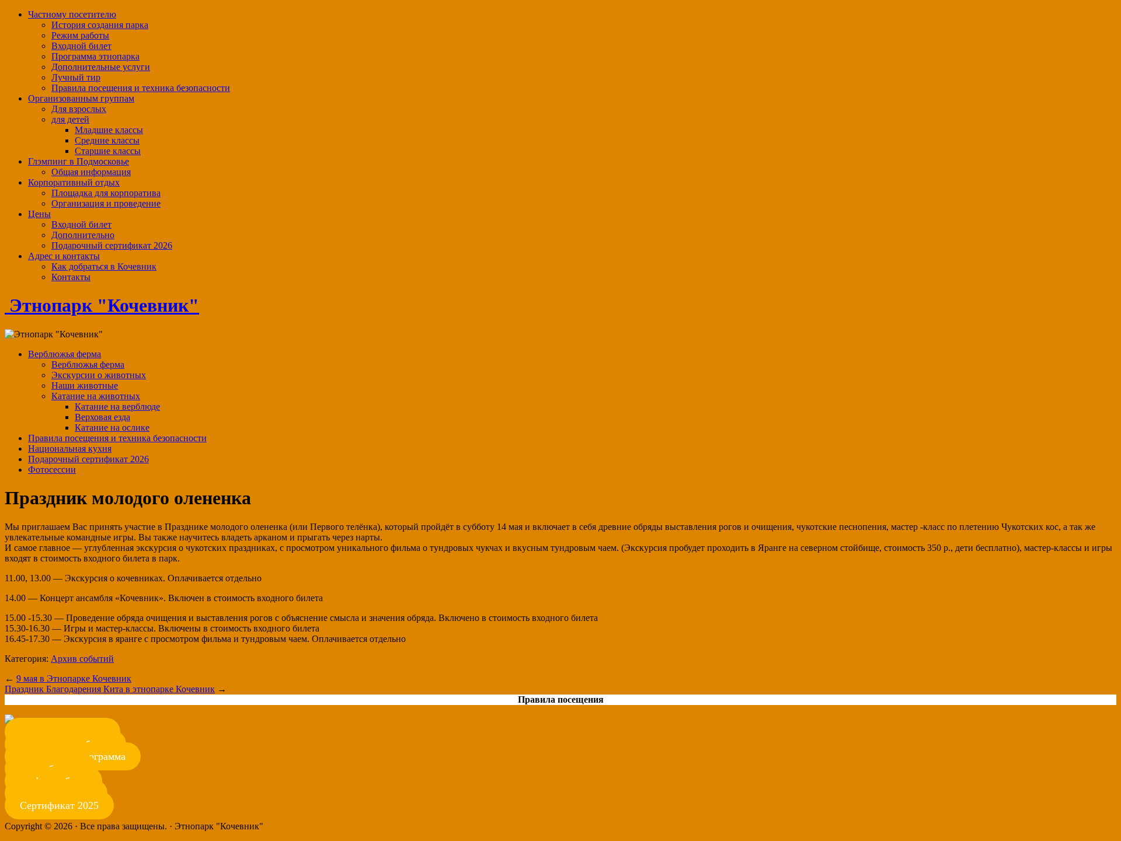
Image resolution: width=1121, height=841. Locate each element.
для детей (70, 119)
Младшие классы (109, 130)
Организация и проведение (106, 203)
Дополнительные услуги (100, 67)
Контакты (70, 277)
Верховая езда (102, 417)
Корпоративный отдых (74, 182)
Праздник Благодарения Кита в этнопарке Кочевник (110, 689)
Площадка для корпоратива (106, 193)
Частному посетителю (72, 14)
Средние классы (107, 140)
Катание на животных (95, 396)
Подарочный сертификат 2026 (111, 245)
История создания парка (99, 25)
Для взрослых (78, 109)
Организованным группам (81, 98)
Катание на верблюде (117, 406)
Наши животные (84, 385)
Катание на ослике (112, 427)
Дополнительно (82, 235)
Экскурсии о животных (98, 375)
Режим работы (80, 35)
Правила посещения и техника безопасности (140, 88)
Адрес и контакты (64, 256)
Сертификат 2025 (59, 805)
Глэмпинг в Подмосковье (78, 161)
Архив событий (82, 659)
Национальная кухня (70, 448)
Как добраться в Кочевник (103, 266)
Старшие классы (108, 151)
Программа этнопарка (95, 56)
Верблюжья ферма (64, 354)
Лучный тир (75, 77)
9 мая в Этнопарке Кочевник (73, 678)
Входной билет (81, 46)
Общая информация (91, 172)
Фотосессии (52, 469)
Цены (39, 214)
